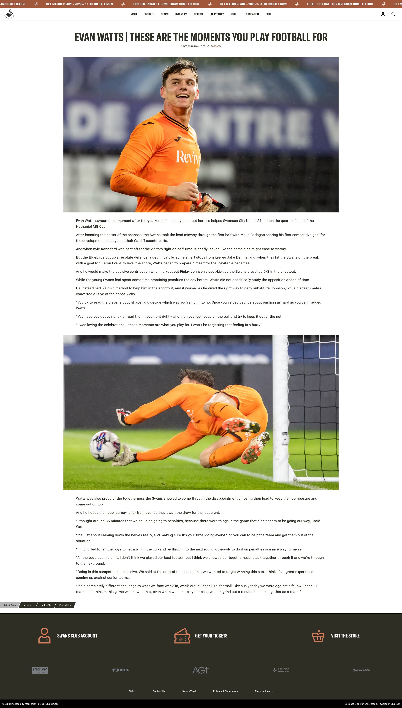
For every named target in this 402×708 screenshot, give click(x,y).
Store (234, 14)
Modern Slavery (264, 691)
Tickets (198, 14)
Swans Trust (189, 691)
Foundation (252, 14)
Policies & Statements (225, 691)
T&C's (132, 691)
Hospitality (217, 14)
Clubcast (395, 703)
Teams (164, 14)
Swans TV (181, 14)
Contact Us (159, 691)
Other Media (371, 703)
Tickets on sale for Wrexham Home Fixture (145, 4)
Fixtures (149, 14)
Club (269, 14)
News (133, 14)
